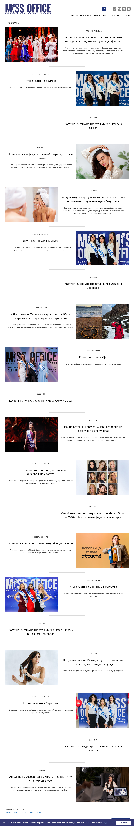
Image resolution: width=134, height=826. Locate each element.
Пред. (15, 812)
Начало (8, 812)
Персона (93, 420)
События (93, 117)
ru (104, 9)
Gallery (128, 16)
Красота (40, 148)
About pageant (100, 16)
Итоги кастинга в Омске (41, 80)
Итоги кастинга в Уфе (93, 357)
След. (31, 812)
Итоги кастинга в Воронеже (41, 240)
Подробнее (108, 823)
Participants (115, 16)
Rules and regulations (80, 16)
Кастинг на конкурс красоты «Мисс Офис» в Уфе (41, 400)
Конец (38, 812)
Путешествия (41, 308)
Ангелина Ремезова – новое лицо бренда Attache (41, 543)
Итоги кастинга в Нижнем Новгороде (93, 586)
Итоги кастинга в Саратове (40, 703)
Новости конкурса (93, 31)
